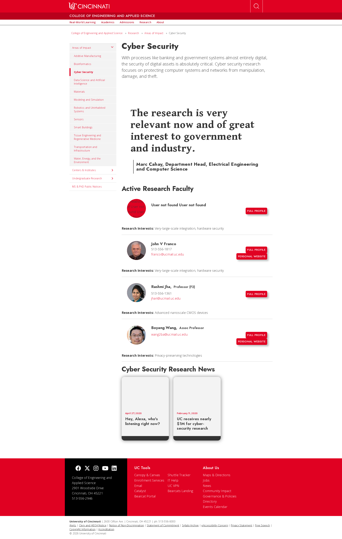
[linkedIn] (114, 468)
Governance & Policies (219, 496)
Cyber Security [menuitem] (83, 72)
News (207, 486)
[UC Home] (89, 6)
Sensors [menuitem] (79, 119)
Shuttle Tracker (179, 475)
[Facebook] (78, 468)
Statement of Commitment (163, 525)
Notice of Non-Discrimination (126, 525)
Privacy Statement (241, 525)
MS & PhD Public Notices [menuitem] (87, 186)
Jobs (206, 480)
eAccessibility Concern (214, 525)
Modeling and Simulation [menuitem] (89, 99)
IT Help (173, 480)
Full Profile (256, 211)
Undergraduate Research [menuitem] (87, 178)
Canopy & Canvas (147, 475)
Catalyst (140, 491)
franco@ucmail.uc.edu (167, 254)
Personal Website (252, 256)
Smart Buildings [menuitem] (83, 127)
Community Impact (217, 491)
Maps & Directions (216, 475)
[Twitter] (87, 468)
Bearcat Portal (145, 496)
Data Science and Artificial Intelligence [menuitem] (89, 81)
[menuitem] (83, 22)
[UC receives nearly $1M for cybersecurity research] (197, 393)
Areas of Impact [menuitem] (81, 47)
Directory (210, 501)
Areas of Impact (154, 33)
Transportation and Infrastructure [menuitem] (85, 148)
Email (138, 486)
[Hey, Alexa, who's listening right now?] (145, 393)
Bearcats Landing (180, 491)
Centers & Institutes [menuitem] (84, 170)
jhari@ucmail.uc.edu (166, 298)
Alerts (72, 525)
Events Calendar (215, 507)
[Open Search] (256, 6)
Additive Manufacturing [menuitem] (87, 56)
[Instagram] (96, 468)
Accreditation (106, 529)
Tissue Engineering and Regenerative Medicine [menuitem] (87, 137)
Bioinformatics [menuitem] (82, 64)
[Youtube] (105, 468)
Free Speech (262, 525)
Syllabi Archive (190, 525)
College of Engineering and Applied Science (97, 33)
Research (133, 33)
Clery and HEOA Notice (92, 525)
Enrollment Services (149, 480)
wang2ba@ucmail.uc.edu (169, 334)
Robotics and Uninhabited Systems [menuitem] (89, 109)
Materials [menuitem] (79, 91)
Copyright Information (82, 529)
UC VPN (173, 486)
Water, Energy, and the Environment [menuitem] (87, 160)
